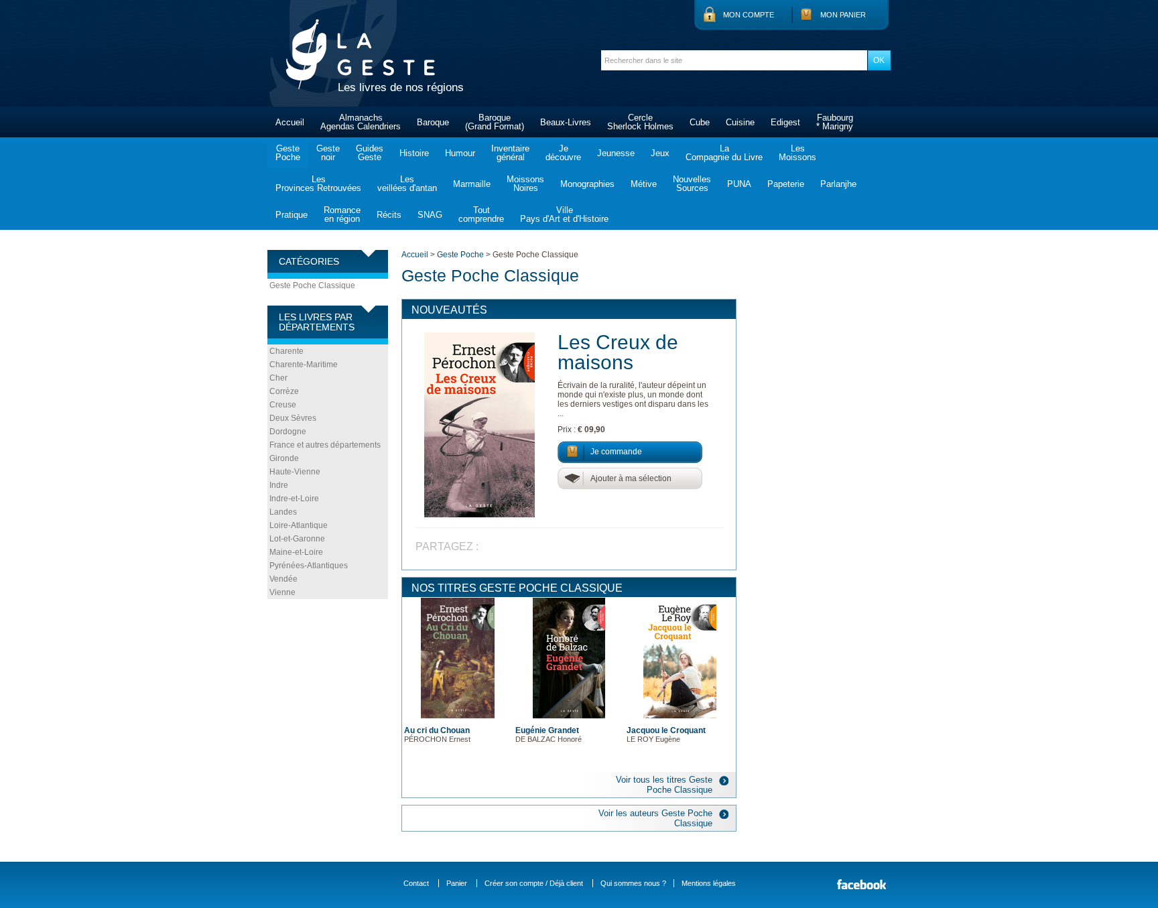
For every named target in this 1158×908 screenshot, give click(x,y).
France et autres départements (325, 445)
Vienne (282, 592)
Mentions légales (709, 883)
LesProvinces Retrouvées (318, 183)
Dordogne (287, 431)
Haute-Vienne (294, 471)
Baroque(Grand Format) (494, 122)
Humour (460, 153)
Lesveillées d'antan (407, 183)
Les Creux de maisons (618, 352)
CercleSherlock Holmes (640, 122)
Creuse (282, 404)
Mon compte (748, 15)
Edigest (785, 122)
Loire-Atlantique (298, 525)
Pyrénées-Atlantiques (308, 565)
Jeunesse (616, 153)
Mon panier (843, 15)
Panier (456, 883)
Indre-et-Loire (294, 498)
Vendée (283, 579)
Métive (644, 184)
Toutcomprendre (481, 214)
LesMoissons (797, 152)
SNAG (429, 215)
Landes (283, 512)
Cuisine (740, 122)
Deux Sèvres (292, 418)
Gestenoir (328, 152)
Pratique (291, 215)
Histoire (414, 153)
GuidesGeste (369, 152)
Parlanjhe (838, 184)
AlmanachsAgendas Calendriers (360, 122)
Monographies (587, 184)
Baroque (433, 122)
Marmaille (472, 184)
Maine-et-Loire (296, 552)
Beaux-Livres (565, 122)
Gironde (284, 458)
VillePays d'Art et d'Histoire (564, 214)
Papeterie (785, 184)
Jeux (660, 153)
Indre (278, 485)
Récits (389, 215)
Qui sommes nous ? (633, 883)
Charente (286, 351)
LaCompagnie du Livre (724, 152)
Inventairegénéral (510, 152)
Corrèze (284, 391)
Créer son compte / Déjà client (534, 883)
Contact (416, 883)
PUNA (739, 184)
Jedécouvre (563, 152)
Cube (700, 122)
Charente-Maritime (303, 364)
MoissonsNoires (525, 183)
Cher (278, 378)
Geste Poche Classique (312, 285)
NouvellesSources (692, 183)
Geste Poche (460, 254)
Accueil (289, 122)
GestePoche (287, 152)
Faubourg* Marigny (834, 122)
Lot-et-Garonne (297, 538)
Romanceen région (342, 214)
